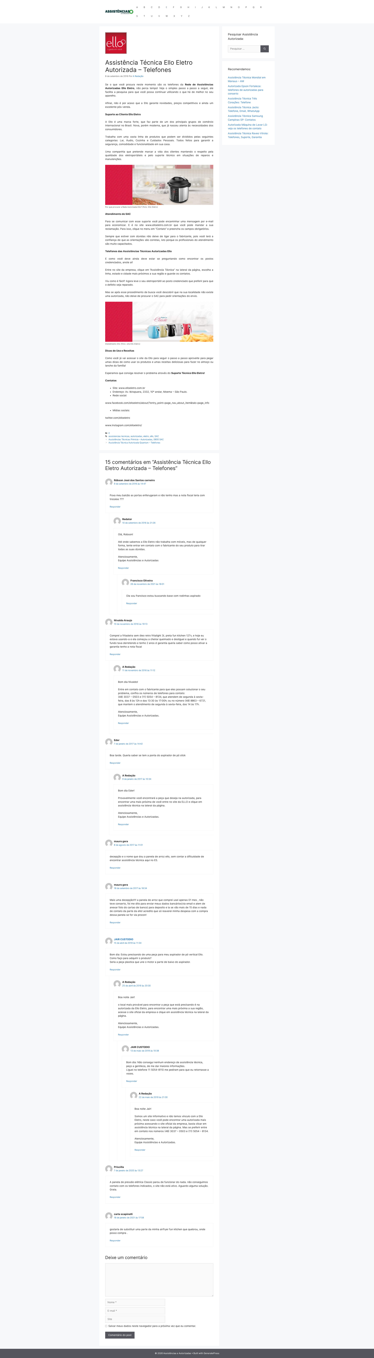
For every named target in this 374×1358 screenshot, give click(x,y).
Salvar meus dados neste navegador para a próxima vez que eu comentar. (152, 1326)
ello (151, 436)
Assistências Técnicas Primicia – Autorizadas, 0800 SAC (136, 439)
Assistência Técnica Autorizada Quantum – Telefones (134, 442)
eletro (146, 436)
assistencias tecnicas (119, 436)
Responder (115, 506)
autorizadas (136, 436)
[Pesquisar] (264, 48)
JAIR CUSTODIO (123, 939)
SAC (157, 436)
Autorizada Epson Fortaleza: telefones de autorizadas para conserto (245, 90)
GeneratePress (211, 1353)
